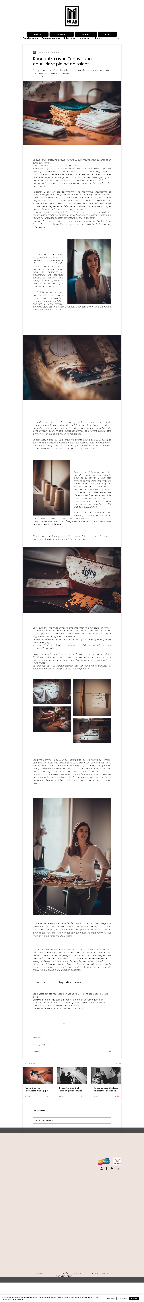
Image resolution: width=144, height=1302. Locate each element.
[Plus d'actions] (109, 52)
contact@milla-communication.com (62, 1274)
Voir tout (118, 1063)
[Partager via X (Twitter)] (39, 1045)
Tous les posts (30, 38)
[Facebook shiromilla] (107, 1168)
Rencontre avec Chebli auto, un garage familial (70, 1089)
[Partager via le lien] (49, 1045)
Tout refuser (122, 1298)
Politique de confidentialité (16, 1299)
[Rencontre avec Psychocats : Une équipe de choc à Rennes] (38, 1075)
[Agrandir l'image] (52, 691)
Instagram (85, 38)
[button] (119, 38)
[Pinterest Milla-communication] (112, 1168)
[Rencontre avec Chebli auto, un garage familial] (72, 1075)
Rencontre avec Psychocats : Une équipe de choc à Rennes (36, 1089)
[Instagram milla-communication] (102, 1168)
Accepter (134, 1298)
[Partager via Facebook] (34, 1045)
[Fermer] (141, 1298)
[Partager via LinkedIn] (44, 1045)
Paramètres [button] (111, 1298)
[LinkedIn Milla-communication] (117, 1168)
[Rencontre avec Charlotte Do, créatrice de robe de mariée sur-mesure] (106, 1075)
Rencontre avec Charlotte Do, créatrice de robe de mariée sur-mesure (106, 1089)
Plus (97, 38)
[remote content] (72, 1024)
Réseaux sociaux (51, 38)
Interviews (69, 38)
